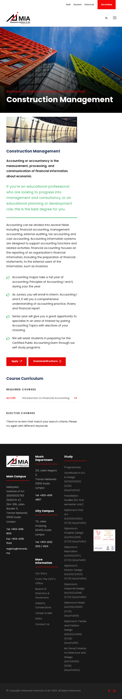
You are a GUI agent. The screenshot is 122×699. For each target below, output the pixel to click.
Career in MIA (43, 613)
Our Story (41, 573)
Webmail (89, 4)
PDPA (38, 619)
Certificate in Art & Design (74, 481)
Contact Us (42, 624)
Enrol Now (106, 4)
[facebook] (109, 691)
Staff (68, 4)
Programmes (72, 467)
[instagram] (114, 691)
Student (77, 4)
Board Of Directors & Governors (42, 593)
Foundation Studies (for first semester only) (74, 500)
